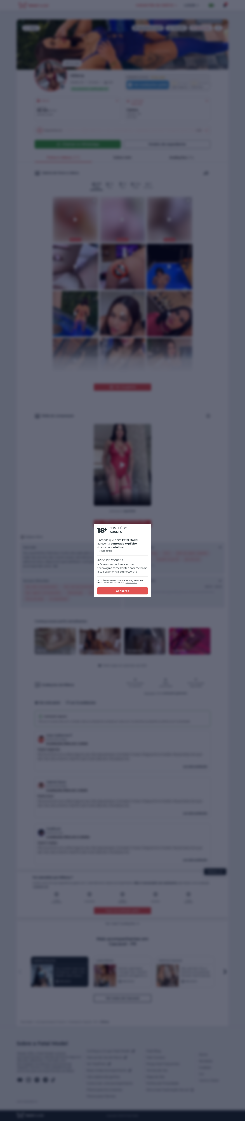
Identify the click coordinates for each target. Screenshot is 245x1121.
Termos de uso (104, 550)
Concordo (122, 590)
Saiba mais (131, 582)
